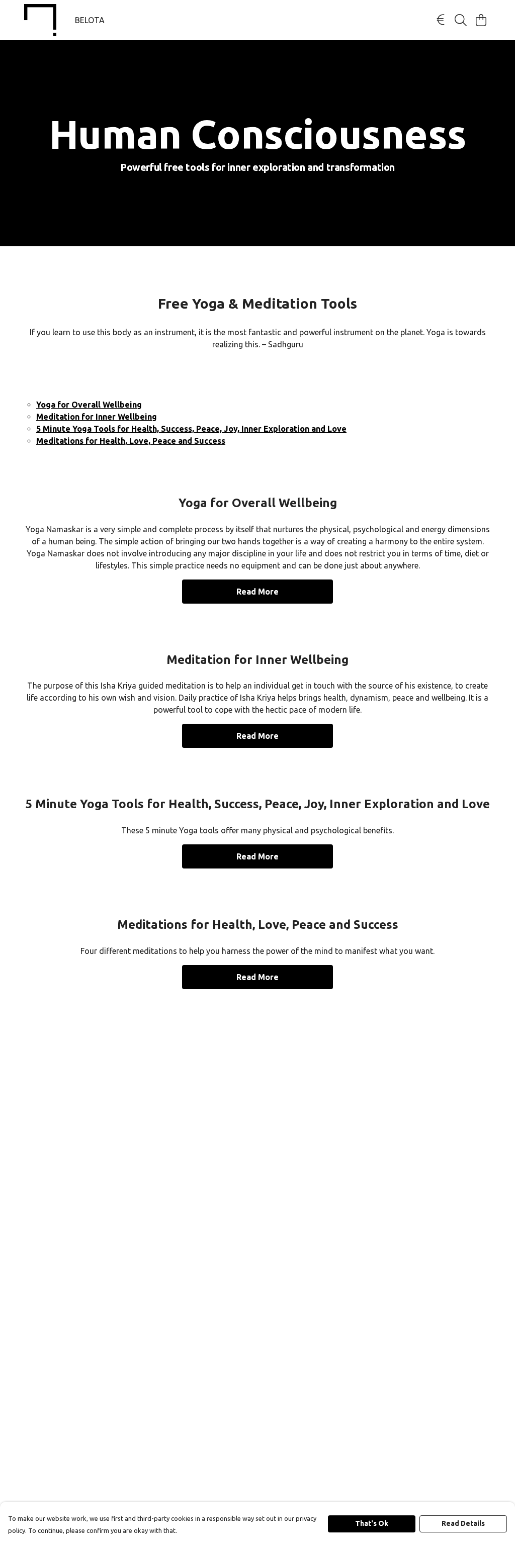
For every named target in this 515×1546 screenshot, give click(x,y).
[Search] (461, 20)
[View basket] (481, 20)
